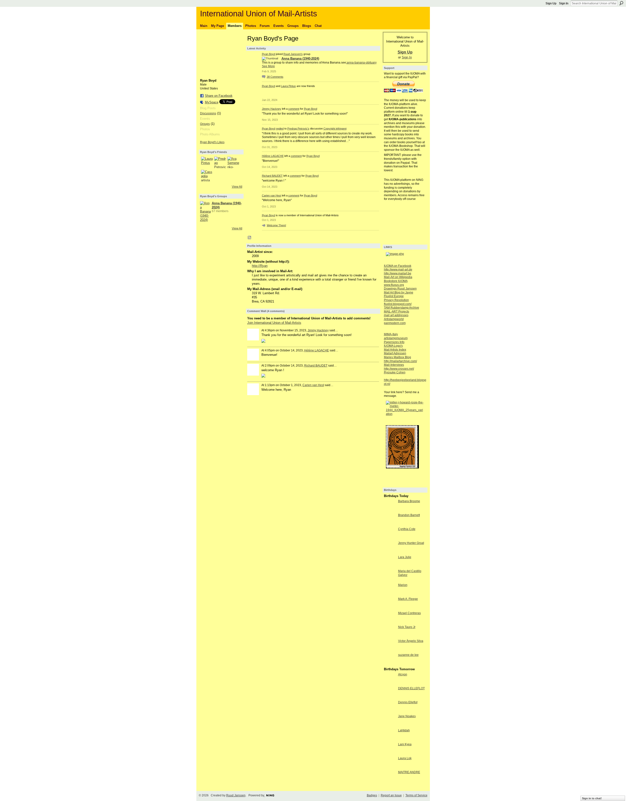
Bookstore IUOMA (396, 281)
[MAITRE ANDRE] (390, 781)
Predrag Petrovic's (298, 128)
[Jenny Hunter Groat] (390, 552)
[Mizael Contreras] (390, 622)
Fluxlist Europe (394, 296)
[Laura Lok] (390, 767)
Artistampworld (394, 319)
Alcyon (402, 674)
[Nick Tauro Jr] (390, 636)
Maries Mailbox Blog (397, 357)
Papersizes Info (394, 342)
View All (237, 186)
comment (293, 108)
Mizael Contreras (409, 613)
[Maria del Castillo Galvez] (390, 580)
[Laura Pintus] (207, 162)
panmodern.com (395, 323)
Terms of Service (416, 795)
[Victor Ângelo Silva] (390, 650)
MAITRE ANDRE (409, 772)
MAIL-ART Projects (396, 311)
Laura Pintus (288, 86)
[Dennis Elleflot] (390, 711)
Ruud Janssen (236, 795)
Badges (372, 795)
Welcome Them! (276, 225)
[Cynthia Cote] (390, 538)
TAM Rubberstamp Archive (401, 307)
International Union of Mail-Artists (258, 13)
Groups (205, 124)
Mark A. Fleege (408, 599)
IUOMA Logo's (393, 345)
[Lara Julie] (390, 566)
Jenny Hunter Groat (411, 543)
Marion (402, 585)
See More (268, 66)
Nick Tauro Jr (406, 627)
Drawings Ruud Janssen (400, 288)
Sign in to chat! (592, 798)
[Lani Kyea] (390, 753)
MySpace (211, 102)
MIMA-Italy (391, 334)
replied (280, 128)
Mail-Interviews (394, 365)
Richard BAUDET (272, 175)
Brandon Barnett (409, 515)
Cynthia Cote (406, 529)
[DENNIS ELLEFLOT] (390, 697)
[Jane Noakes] (390, 725)
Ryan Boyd (268, 54)
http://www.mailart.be (397, 273)
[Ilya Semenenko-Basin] (233, 162)
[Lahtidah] (390, 739)
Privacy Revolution (396, 300)
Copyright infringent (335, 128)
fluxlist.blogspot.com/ (398, 304)
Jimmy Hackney (271, 108)
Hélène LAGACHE (273, 155)
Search (621, 3)
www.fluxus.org (394, 285)
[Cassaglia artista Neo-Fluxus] (207, 176)
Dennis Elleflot (407, 702)
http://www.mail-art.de (398, 269)
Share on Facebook (219, 95)
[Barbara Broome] (390, 510)
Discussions (208, 113)
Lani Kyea (405, 744)
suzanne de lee (408, 655)
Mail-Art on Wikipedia (398, 277)
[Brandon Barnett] (390, 524)
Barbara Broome (409, 501)
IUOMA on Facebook (397, 266)
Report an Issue (391, 795)
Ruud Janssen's (293, 54)
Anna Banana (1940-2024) (300, 58)
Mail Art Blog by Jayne (398, 292)
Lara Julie (404, 557)
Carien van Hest (271, 195)
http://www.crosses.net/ (399, 368)
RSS (249, 238)
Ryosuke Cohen (394, 372)
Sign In (563, 3)
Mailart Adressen (395, 353)
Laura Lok (405, 758)
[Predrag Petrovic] (220, 162)
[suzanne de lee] (390, 664)
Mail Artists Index (395, 349)
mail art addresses (396, 315)
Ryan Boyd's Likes (212, 142)
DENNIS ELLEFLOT (411, 688)
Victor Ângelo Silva (410, 641)
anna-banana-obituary (362, 62)
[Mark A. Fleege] (390, 608)
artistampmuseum (396, 338)
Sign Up (551, 3)
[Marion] (390, 594)
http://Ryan (260, 266)
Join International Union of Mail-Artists (274, 323)
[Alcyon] (390, 683)
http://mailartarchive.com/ (400, 361)
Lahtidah (404, 730)
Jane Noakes (407, 716)
